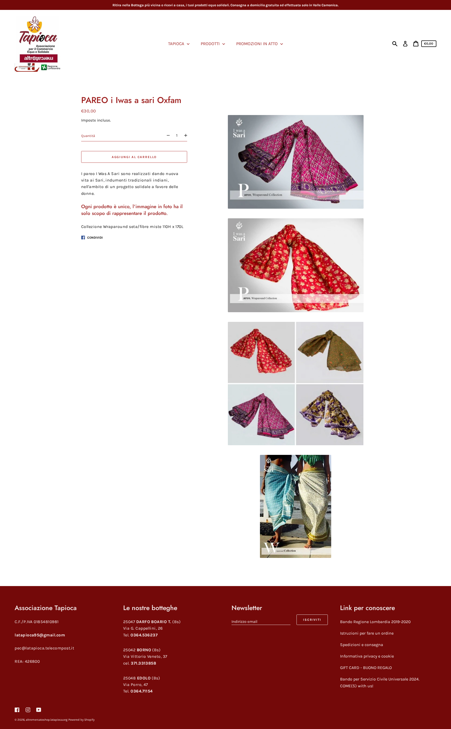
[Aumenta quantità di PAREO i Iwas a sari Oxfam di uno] (188, 135)
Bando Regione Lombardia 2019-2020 (375, 621)
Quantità (88, 135)
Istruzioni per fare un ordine (367, 633)
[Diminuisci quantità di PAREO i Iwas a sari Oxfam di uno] (165, 135)
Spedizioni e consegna (361, 644)
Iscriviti (312, 620)
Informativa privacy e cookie (367, 656)
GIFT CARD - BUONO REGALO (366, 667)
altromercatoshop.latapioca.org (46, 719)
